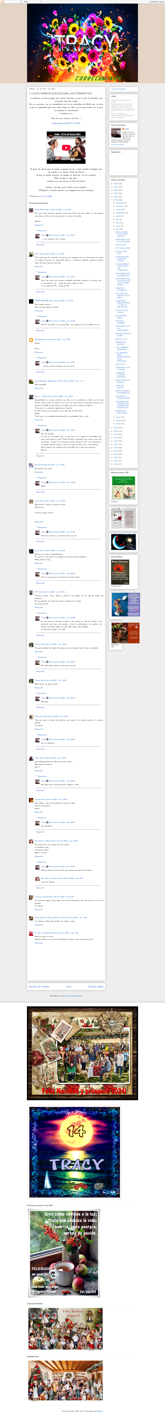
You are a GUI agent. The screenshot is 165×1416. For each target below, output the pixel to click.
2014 (116, 448)
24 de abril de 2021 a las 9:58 (57, 339)
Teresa (37, 644)
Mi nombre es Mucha (43, 841)
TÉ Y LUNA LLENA (122, 248)
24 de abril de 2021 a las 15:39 (62, 277)
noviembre (120, 206)
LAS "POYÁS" (120, 245)
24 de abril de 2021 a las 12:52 (51, 465)
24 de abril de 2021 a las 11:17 (71, 381)
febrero (119, 420)
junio (118, 223)
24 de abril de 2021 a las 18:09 (54, 680)
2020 (116, 428)
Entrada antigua (96, 986)
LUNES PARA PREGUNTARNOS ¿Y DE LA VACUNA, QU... (122, 304)
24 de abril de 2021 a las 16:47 (52, 550)
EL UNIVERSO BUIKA (121, 317)
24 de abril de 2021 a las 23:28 (62, 618)
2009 (116, 464)
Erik (36, 465)
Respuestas (42, 230)
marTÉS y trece (121, 339)
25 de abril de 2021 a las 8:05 (61, 897)
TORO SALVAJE (41, 301)
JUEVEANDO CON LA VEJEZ (122, 369)
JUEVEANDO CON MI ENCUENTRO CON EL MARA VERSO (122, 282)
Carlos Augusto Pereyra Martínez (48, 917)
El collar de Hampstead (44, 933)
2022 (116, 197)
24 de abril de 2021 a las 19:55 (54, 799)
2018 (116, 434)
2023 (116, 193)
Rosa (37, 501)
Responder (39, 225)
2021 (116, 200)
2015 (116, 444)
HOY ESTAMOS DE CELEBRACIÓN (122, 274)
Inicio (69, 986)
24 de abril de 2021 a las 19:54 (53, 758)
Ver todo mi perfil (117, 145)
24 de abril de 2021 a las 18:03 (54, 644)
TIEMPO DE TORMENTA (121, 289)
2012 (116, 454)
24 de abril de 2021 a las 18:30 (55, 716)
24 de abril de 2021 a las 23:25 (62, 573)
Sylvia (37, 758)
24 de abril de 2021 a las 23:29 (62, 662)
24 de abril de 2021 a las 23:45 (62, 698)
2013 (116, 451)
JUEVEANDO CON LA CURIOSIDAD (122, 241)
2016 (116, 441)
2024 (116, 190)
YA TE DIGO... (120, 364)
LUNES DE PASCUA (119, 387)
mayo (118, 226)
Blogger (100, 1411)
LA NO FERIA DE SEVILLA (121, 311)
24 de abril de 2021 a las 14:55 (52, 501)
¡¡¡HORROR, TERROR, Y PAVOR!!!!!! (120, 375)
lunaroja (38, 799)
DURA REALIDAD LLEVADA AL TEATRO (122, 259)
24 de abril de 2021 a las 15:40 (62, 321)
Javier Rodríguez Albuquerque (46, 381)
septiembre (120, 213)
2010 (116, 461)
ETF (36, 592)
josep (37, 550)
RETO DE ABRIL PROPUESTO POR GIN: (121, 234)
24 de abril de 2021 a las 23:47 (62, 822)
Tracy (43, 235)
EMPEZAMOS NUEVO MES (121, 412)
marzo (118, 417)
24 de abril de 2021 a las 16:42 (62, 482)
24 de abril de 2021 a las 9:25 (51, 254)
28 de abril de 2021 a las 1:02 (65, 933)
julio (117, 219)
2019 (116, 431)
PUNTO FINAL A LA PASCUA (122, 381)
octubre (119, 209)
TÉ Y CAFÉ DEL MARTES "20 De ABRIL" (122, 295)
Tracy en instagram (118, 89)
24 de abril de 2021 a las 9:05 (58, 209)
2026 (116, 184)
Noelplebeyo (39, 339)
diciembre (120, 203)
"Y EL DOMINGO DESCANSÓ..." (122, 348)
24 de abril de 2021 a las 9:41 (61, 301)
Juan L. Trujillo (41, 396)
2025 (116, 187)
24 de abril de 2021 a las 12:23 (60, 396)
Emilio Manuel (40, 209)
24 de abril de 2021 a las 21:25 (65, 841)
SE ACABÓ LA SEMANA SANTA (122, 397)
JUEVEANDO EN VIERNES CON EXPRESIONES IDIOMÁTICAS (122, 405)
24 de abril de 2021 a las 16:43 (62, 532)
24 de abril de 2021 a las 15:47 (62, 430)
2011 (116, 457)
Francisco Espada (41, 897)
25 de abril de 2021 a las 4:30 (70, 878)
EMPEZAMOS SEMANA (120, 343)
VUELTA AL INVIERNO (120, 322)
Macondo (38, 716)
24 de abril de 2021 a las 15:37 (62, 235)
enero (118, 424)
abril (118, 229)
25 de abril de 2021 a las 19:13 (74, 917)
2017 (116, 438)
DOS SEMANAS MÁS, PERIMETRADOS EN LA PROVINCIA (123, 357)
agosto (119, 216)
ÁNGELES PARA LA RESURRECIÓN (122, 392)
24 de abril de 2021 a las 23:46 (62, 739)
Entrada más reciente (39, 986)
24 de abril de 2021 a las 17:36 (52, 592)
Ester (37, 254)
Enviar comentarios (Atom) (71, 996)
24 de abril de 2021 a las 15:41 (62, 362)
